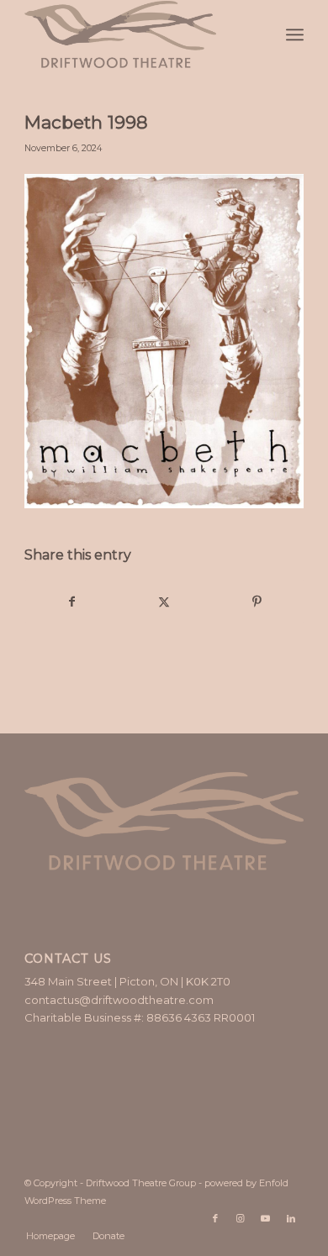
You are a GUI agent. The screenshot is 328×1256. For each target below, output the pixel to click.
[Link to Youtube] (265, 1218)
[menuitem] (295, 34)
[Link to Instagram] (240, 1218)
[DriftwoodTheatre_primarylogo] (135, 34)
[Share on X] (164, 602)
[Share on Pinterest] (257, 602)
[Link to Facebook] (215, 1218)
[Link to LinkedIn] (291, 1218)
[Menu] (295, 34)
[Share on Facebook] (71, 602)
